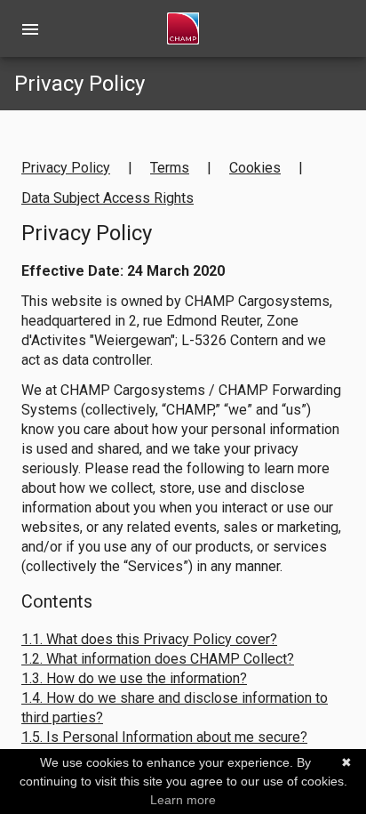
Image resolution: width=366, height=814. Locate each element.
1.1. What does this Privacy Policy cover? (149, 639)
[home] (183, 28)
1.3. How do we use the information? (134, 678)
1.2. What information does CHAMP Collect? (157, 658)
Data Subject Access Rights (107, 197)
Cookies (255, 167)
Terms (169, 167)
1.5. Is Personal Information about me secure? (164, 737)
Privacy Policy (65, 167)
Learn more (183, 800)
